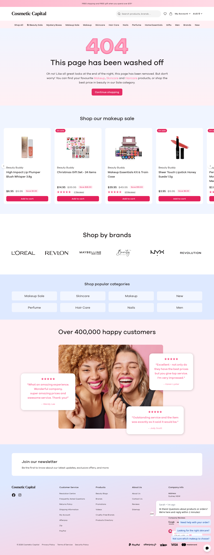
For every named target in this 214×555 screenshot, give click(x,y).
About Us (136, 493)
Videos (99, 509)
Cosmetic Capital (31, 545)
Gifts (168, 25)
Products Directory (104, 520)
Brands (187, 25)
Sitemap (136, 509)
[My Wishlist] (165, 13)
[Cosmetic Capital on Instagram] (20, 495)
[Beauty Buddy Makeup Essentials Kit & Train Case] (129, 147)
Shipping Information (68, 509)
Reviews (135, 504)
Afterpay (63, 520)
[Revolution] (190, 253)
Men (177, 25)
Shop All (18, 25)
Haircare (131, 78)
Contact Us (137, 499)
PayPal (62, 531)
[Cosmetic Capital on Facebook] (14, 495)
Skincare (100, 25)
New (197, 25)
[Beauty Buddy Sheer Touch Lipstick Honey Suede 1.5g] (180, 147)
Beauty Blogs (102, 493)
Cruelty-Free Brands (105, 515)
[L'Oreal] (23, 253)
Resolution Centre (67, 493)
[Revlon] (56, 253)
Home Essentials (153, 25)
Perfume (136, 25)
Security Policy (82, 545)
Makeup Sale (72, 25)
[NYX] (157, 253)
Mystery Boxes (54, 25)
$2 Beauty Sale (35, 25)
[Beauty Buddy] (123, 253)
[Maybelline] (90, 253)
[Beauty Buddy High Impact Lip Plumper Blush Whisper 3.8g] (27, 147)
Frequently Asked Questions (72, 499)
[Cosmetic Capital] (29, 14)
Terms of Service (65, 545)
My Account (181, 14)
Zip (60, 525)
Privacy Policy (48, 545)
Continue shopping (107, 92)
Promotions (101, 504)
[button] (78, 192)
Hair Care (114, 25)
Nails (125, 25)
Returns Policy (65, 504)
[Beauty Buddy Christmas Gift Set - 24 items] (78, 147)
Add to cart (27, 199)
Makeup (87, 25)
